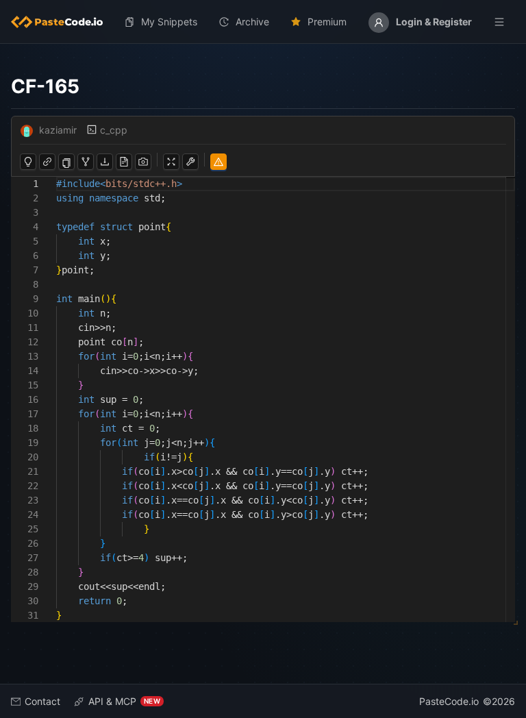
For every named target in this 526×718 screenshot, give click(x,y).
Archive (252, 21)
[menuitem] (62, 22)
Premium (327, 21)
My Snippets (169, 21)
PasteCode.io (449, 701)
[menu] (263, 22)
